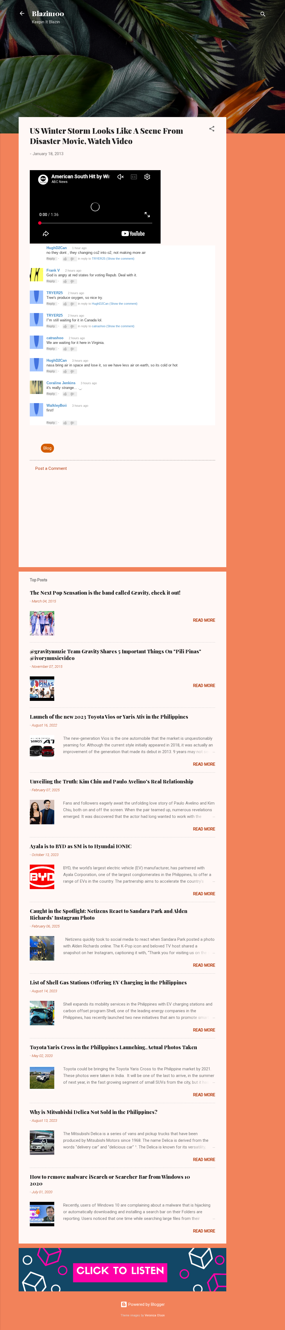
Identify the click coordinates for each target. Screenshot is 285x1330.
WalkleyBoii (56, 405)
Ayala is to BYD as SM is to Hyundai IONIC (80, 846)
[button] (211, 129)
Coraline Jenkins (60, 383)
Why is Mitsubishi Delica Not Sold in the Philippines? (94, 1112)
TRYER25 (98, 258)
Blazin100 (48, 13)
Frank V (53, 270)
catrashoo (98, 326)
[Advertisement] (248, 118)
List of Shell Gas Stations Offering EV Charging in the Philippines (108, 982)
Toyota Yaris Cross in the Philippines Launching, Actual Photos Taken (113, 1047)
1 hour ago (79, 248)
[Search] (263, 15)
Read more (204, 620)
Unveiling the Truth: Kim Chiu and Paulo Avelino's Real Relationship (111, 781)
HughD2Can (56, 248)
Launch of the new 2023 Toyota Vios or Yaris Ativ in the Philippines (109, 716)
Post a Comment (51, 468)
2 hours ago (73, 270)
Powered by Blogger (146, 1304)
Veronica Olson (155, 1315)
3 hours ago (80, 360)
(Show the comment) (120, 258)
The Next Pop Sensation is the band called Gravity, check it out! (105, 592)
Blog (47, 448)
